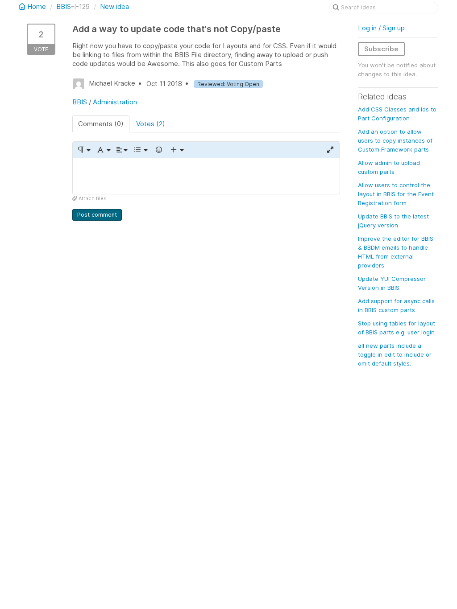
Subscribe (381, 49)
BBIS (63, 6)
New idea (114, 6)
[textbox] (206, 176)
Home (36, 6)
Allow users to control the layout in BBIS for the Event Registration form (396, 193)
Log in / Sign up (381, 28)
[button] (84, 150)
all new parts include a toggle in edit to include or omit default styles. (395, 354)
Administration (115, 102)
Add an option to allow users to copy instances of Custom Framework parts (395, 140)
